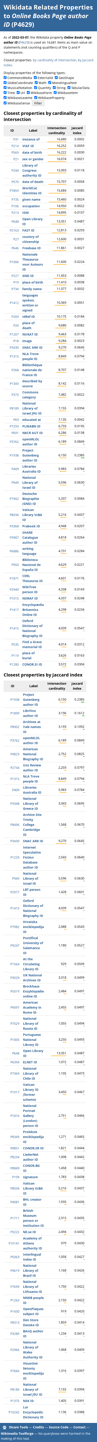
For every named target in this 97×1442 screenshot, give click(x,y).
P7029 (14, 1023)
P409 (15, 469)
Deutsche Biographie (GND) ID (30, 498)
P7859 (14, 190)
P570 (15, 182)
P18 (16, 341)
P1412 (14, 303)
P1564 (14, 964)
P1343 (14, 383)
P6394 (14, 1062)
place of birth (32, 282)
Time (11, 93)
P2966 (14, 1350)
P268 (15, 370)
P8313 (14, 1322)
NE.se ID (29, 1232)
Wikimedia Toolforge (17, 1433)
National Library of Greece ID (30, 803)
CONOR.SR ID (33, 1148)
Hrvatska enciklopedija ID (33, 927)
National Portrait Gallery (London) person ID (30, 1116)
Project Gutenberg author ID (30, 455)
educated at (31, 419)
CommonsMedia (19, 78)
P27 (16, 239)
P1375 (14, 1401)
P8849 (14, 1168)
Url (23, 93)
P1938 (14, 455)
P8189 (14, 408)
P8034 (14, 515)
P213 (15, 212)
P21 (16, 159)
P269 (15, 316)
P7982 (14, 927)
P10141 (14, 1243)
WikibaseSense (18, 103)
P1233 (14, 857)
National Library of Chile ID (30, 1073)
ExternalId (45, 78)
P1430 (14, 1311)
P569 (15, 152)
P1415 (14, 628)
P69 (16, 419)
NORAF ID (30, 598)
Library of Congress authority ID (31, 170)
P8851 (14, 1148)
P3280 (14, 1333)
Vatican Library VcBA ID (32, 515)
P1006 (14, 262)
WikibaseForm (41, 93)
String (61, 88)
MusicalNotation (19, 88)
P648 (15, 221)
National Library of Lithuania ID (32, 1286)
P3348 (14, 803)
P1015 (14, 598)
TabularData (80, 88)
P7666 (14, 1371)
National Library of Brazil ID (30, 1270)
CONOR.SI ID (32, 664)
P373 (15, 395)
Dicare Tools (18, 1427)
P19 (16, 282)
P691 (15, 433)
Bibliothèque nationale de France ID (32, 370)
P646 (15, 248)
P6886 (14, 551)
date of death (32, 182)
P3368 (14, 526)
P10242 (14, 1412)
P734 (15, 289)
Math (42, 83)
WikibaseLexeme (19, 98)
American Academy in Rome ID (32, 1007)
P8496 (14, 824)
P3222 (14, 1232)
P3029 (14, 977)
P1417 (14, 609)
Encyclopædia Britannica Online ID (33, 609)
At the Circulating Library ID (31, 964)
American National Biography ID (33, 754)
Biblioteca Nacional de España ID (31, 565)
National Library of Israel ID (29, 482)
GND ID (28, 276)
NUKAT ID (30, 334)
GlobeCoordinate (20, 83)
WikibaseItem (68, 93)
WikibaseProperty (51, 98)
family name (32, 289)
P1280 (14, 664)
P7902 (14, 498)
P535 (15, 644)
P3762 (14, 442)
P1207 (14, 334)
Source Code (58, 1427)
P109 (15, 1177)
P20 (16, 325)
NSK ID (28, 1401)
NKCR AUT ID (32, 433)
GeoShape (66, 78)
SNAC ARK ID (32, 347)
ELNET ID (30, 1062)
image (27, 341)
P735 (15, 199)
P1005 (14, 1039)
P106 (15, 206)
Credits (38, 1427)
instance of (30, 139)
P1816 (14, 1116)
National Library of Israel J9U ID (32, 408)
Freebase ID (31, 248)
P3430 (14, 347)
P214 (15, 146)
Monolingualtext (64, 83)
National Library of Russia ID (30, 1023)
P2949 (14, 589)
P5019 (14, 991)
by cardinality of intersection (54, 60)
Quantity (44, 88)
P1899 (14, 713)
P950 (15, 565)
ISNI (25, 212)
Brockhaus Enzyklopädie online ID (33, 991)
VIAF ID (28, 146)
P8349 (14, 1137)
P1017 (14, 1092)
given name (31, 199)
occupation (31, 206)
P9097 (14, 1007)
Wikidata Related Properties (48, 7)
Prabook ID (31, 526)
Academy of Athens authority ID (32, 1243)
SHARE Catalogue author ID (30, 537)
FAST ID (28, 230)
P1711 (14, 1218)
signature (30, 1177)
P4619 (14, 1270)
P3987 (14, 537)
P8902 (14, 727)
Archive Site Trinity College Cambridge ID (32, 824)
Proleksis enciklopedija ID (33, 1137)
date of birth (32, 152)
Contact (79, 1427)
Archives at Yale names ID (32, 727)
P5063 (14, 1257)
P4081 (14, 1202)
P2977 (14, 892)
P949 (15, 482)
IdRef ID (28, 316)
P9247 (14, 945)
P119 (15, 655)
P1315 (14, 356)
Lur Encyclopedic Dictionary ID (33, 1412)
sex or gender (33, 159)
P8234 (14, 1157)
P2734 (14, 767)
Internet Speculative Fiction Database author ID (32, 857)
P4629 (23, 42)
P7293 (14, 426)
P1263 (14, 1300)
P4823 (14, 754)
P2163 (14, 230)
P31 (16, 139)
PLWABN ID (31, 426)
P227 (15, 276)
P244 (15, 170)
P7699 (14, 1286)
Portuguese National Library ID (32, 1039)
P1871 (14, 578)
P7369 (14, 1073)
